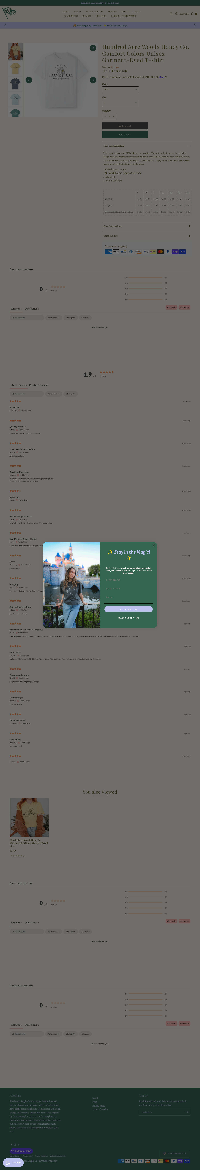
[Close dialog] (154, 545)
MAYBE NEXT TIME (128, 618)
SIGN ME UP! (128, 609)
